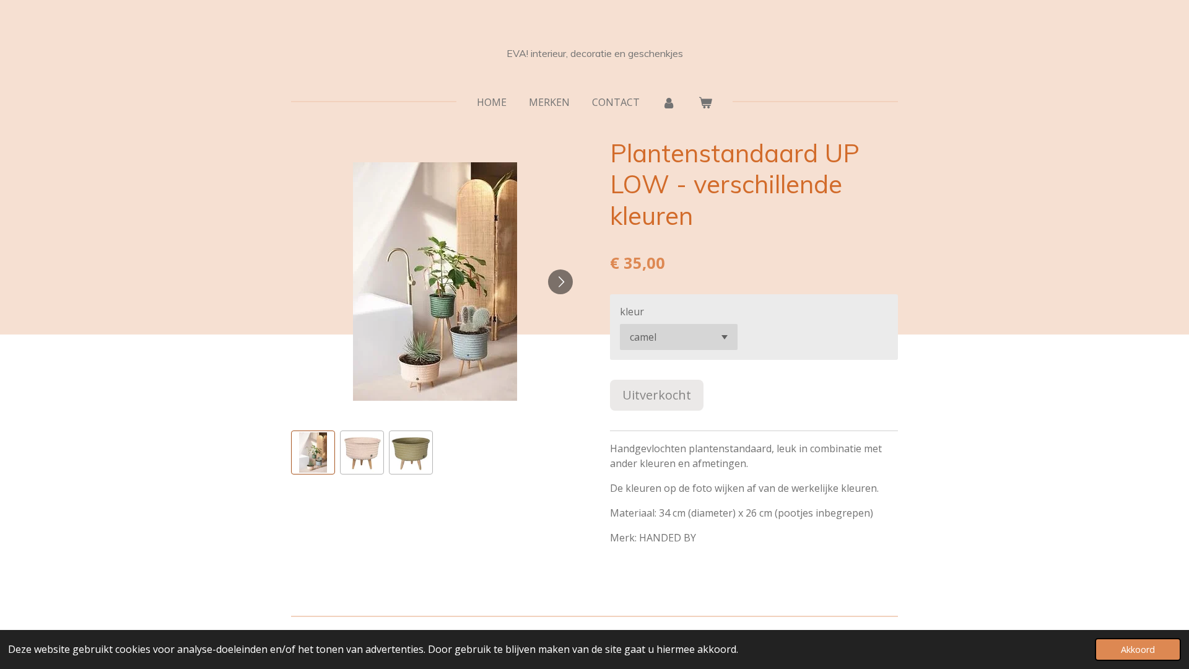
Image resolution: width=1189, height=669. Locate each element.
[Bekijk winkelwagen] (705, 102)
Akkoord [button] (1138, 649)
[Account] (669, 102)
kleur (632, 311)
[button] (313, 452)
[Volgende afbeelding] (560, 281)
